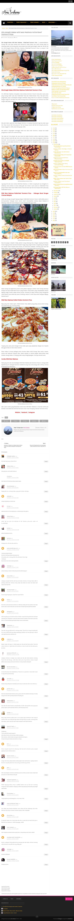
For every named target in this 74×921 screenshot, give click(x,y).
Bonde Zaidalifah (11, 859)
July (55, 198)
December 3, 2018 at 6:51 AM (12, 497)
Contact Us (5, 898)
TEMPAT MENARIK (34, 22)
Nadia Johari (10, 700)
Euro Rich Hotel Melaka (56, 64)
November (56, 190)
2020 (54, 139)
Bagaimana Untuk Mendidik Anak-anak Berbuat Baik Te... (61, 173)
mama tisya (10, 516)
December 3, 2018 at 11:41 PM (13, 654)
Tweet (6, 421)
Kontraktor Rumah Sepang (57, 119)
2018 (54, 142)
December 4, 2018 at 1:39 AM (12, 690)
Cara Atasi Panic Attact (56, 92)
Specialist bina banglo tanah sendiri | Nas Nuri (12, 906)
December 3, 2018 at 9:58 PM (12, 640)
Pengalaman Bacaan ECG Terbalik (59, 86)
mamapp (9, 566)
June (55, 199)
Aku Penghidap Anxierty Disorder (59, 91)
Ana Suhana (13, 918)
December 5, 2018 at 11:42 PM (13, 860)
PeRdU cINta (10, 466)
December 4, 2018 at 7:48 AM (12, 757)
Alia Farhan (9, 815)
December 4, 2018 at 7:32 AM (12, 745)
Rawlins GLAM (10, 755)
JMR (8, 767)
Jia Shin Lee (10, 688)
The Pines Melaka (55, 62)
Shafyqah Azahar (11, 456)
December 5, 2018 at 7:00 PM (12, 850)
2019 (54, 140)
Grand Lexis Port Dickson (57, 65)
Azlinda (8, 528)
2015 (54, 214)
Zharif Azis (9, 625)
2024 (54, 131)
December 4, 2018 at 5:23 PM (12, 805)
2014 (54, 216)
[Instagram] (72, 1)
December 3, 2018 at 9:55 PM (12, 626)
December (56, 144)
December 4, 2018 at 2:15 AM (12, 702)
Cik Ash (8, 506)
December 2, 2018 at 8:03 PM (12, 487)
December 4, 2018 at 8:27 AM (12, 769)
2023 (54, 133)
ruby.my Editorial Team (12, 803)
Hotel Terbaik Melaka (56, 59)
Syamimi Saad (10, 726)
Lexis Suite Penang (56, 72)
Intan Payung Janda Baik (57, 75)
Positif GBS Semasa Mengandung (59, 81)
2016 (54, 213)
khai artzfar (10, 576)
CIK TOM (9, 678)
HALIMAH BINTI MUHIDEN (13, 837)
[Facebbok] (69, 1)
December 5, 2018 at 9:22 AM (12, 828)
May (55, 201)
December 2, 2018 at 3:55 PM (12, 467)
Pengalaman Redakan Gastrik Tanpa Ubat (60, 94)
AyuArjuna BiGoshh (11, 653)
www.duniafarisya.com (12, 548)
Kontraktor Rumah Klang (57, 115)
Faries (8, 599)
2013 (54, 218)
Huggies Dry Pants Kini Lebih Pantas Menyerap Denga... (61, 158)
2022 (54, 135)
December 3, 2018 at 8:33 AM (12, 507)
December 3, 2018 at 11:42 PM (13, 668)
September (56, 194)
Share (16, 421)
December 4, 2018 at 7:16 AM (12, 727)
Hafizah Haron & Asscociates (58, 108)
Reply (46, 461)
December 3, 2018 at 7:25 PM (12, 591)
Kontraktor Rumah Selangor (58, 118)
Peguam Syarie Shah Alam (57, 105)
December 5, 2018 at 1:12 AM (12, 816)
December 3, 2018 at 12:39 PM (13, 549)
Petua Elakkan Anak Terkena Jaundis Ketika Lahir (62, 84)
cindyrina (9, 639)
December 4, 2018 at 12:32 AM (13, 680)
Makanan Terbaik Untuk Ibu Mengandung (60, 89)
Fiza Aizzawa (10, 793)
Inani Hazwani (10, 827)
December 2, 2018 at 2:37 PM (12, 457)
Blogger (60, 918)
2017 (54, 211)
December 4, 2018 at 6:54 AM (12, 714)
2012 (54, 220)
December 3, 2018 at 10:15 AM (13, 517)
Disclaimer (18, 898)
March (55, 205)
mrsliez (8, 712)
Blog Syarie (54, 103)
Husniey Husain (10, 589)
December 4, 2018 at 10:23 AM (13, 781)
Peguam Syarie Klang (56, 107)
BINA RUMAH (51, 22)
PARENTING (10, 22)
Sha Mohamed (10, 486)
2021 (54, 137)
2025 (54, 129)
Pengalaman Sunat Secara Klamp (59, 83)
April (55, 203)
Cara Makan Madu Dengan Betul (58, 95)
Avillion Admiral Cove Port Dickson (59, 67)
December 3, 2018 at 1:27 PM (12, 567)
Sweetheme (70, 918)
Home (3, 28)
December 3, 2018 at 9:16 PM (12, 613)
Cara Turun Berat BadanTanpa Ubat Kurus (60, 97)
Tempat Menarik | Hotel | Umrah (10, 912)
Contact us (69, 898)
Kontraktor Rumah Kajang (57, 121)
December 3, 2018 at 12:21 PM (13, 539)
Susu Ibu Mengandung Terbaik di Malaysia (61, 88)
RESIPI (43, 22)
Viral (7, 28)
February (56, 207)
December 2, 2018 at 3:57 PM (12, 477)
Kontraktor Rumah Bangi (57, 116)
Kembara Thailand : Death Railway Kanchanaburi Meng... (61, 164)
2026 (54, 128)
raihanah (9, 496)
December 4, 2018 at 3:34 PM (12, 794)
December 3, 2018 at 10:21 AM (13, 529)
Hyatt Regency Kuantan (56, 60)
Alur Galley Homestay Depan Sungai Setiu (60, 70)
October (56, 192)
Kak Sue (9, 538)
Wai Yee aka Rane (11, 666)
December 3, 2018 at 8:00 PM (12, 601)
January (55, 209)
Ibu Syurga (5, 908)
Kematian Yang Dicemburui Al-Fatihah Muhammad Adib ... (61, 161)
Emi (8, 744)
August (55, 196)
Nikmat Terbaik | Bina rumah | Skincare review (12, 910)
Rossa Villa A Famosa (56, 68)
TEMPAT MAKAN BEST (21, 22)
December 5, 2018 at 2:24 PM (12, 838)
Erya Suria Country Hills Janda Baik (59, 73)
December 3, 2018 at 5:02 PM (12, 577)
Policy (12, 898)
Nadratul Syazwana (11, 779)
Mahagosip (9, 611)
